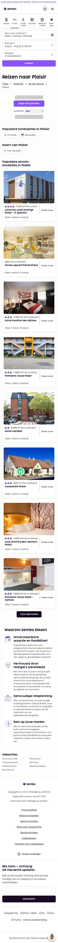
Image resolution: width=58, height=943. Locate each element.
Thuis (5, 84)
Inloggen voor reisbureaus (29, 844)
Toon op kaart (14, 151)
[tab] (6, 22)
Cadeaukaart (29, 838)
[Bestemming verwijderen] (52, 35)
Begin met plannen (29, 103)
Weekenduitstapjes (38, 766)
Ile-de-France (36, 84)
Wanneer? (10, 43)
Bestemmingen (29, 832)
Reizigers (9, 53)
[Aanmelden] (45, 9)
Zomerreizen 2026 (10, 759)
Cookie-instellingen (31, 854)
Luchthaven (19, 111)
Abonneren (29, 899)
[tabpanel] (29, 49)
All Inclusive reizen (10, 762)
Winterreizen (35, 759)
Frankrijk (18, 84)
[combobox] (27, 36)
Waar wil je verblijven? (15, 33)
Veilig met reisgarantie (29, 827)
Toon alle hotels (29, 614)
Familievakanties (9, 766)
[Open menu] (52, 9)
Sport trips (34, 762)
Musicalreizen (8, 770)
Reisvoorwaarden (29, 815)
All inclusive (30, 135)
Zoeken (29, 63)
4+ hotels (11, 135)
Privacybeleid (29, 810)
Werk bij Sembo (29, 821)
